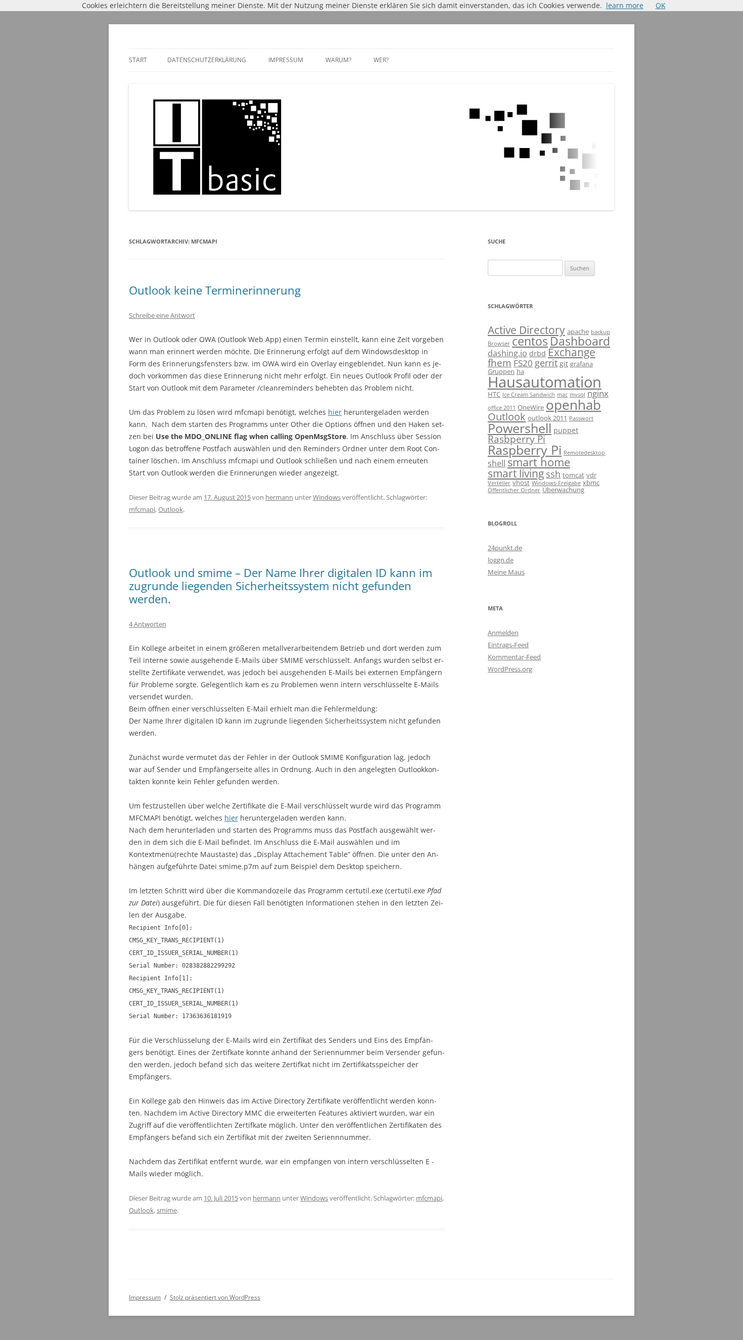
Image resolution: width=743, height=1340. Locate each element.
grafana (581, 363)
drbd (537, 353)
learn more (624, 5)
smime (167, 1210)
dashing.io (507, 353)
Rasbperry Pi (516, 439)
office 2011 (502, 407)
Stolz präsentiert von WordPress (215, 1297)
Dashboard (580, 341)
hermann (279, 497)
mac (562, 394)
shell (496, 463)
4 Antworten (147, 624)
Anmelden (503, 632)
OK (661, 5)
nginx (598, 393)
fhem (500, 362)
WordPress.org (510, 669)
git (564, 363)
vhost (521, 482)
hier (335, 412)
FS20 (523, 363)
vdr (591, 475)
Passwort (581, 418)
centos (530, 341)
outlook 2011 (547, 417)
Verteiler (499, 483)
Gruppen (501, 371)
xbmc (591, 482)
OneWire (531, 407)
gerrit (546, 363)
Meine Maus (506, 572)
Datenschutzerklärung (206, 60)
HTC (494, 394)
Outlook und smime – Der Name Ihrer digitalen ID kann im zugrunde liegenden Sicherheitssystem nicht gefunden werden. (280, 586)
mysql (577, 394)
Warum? (338, 60)
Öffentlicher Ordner (514, 490)
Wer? (381, 60)
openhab (573, 405)
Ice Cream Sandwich (528, 394)
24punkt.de (505, 547)
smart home (538, 461)
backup (600, 332)
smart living (516, 473)
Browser (499, 343)
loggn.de (501, 559)
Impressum (285, 60)
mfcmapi (142, 509)
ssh (553, 474)
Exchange (571, 352)
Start (138, 60)
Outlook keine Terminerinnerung (215, 290)
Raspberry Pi (525, 449)
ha (520, 371)
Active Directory (526, 329)
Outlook (170, 509)
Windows (327, 497)
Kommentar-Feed (514, 656)
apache (578, 331)
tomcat (573, 475)
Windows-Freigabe (556, 483)
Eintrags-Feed (508, 644)
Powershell (519, 428)
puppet (565, 430)
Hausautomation (544, 382)
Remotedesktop (584, 452)
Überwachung (563, 489)
